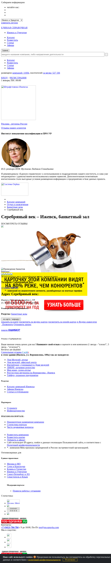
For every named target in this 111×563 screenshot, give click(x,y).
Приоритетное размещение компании (25, 422)
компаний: (20, 73)
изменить (9, 23)
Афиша (10, 45)
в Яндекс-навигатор (87, 322)
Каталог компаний (16, 202)
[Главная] (8, 199)
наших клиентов (13, 128)
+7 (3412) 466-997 (9, 288)
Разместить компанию (18, 434)
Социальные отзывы (15, 352)
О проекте (12, 408)
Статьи (10, 42)
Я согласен (70, 560)
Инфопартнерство (16, 410)
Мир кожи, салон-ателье (19, 370)
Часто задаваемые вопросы (20, 427)
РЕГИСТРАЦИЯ (18, 78)
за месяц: (51, 73)
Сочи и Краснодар (16, 466)
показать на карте (9, 322)
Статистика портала (17, 424)
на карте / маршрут (11, 319)
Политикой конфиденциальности (23, 445)
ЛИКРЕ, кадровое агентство (21, 367)
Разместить (12, 40)
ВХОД (4, 78)
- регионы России (14, 124)
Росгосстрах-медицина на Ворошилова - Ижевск (31, 372)
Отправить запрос (22, 324)
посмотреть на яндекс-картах (33, 322)
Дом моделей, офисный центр (22, 362)
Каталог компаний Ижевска (21, 386)
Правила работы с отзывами (27, 491)
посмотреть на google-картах (62, 322)
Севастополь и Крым (17, 477)
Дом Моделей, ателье (17, 359)
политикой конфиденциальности (44, 559)
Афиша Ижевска (15, 389)
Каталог (11, 37)
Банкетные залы (15, 207)
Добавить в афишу (16, 440)
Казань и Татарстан (16, 469)
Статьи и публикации (17, 392)
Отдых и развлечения (17, 204)
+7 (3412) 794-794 (9, 527)
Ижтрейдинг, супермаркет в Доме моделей (28, 365)
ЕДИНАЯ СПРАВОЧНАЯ (14, 27)
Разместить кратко (16, 437)
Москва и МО (14, 464)
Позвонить (7, 324)
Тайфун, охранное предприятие (22, 375)
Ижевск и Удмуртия (17, 32)
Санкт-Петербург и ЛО (18, 474)
